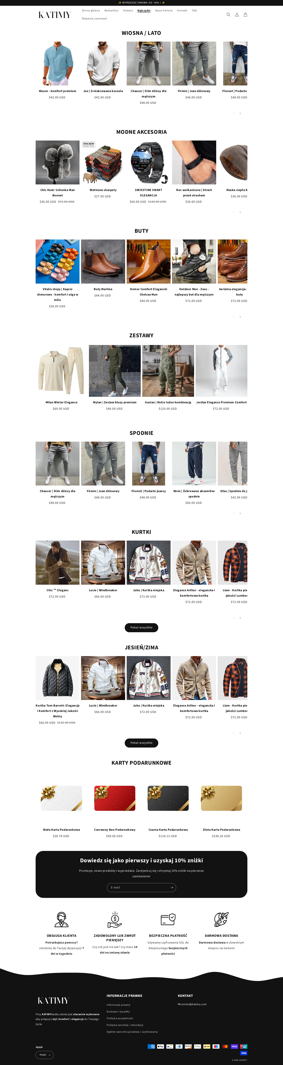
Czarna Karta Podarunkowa (168, 830)
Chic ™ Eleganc (58, 590)
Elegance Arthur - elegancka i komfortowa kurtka (194, 593)
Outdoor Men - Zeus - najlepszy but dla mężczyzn (194, 292)
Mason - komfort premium (57, 91)
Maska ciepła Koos (239, 190)
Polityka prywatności (120, 1018)
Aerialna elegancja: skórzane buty (239, 292)
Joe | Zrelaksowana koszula (103, 91)
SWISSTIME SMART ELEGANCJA (148, 193)
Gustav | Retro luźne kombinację (168, 402)
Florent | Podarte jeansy (239, 91)
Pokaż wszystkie (141, 627)
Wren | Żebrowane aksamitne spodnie (194, 494)
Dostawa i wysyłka (118, 1012)
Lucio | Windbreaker (103, 590)
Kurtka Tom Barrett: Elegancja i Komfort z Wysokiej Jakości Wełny (57, 710)
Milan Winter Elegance (62, 402)
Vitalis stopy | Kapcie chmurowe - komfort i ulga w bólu (57, 294)
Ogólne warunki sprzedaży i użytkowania (132, 1032)
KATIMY (242, 1060)
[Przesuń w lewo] (233, 113)
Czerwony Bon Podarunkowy (114, 830)
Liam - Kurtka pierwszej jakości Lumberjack (239, 593)
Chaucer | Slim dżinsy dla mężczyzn (148, 94)
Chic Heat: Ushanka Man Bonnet (57, 193)
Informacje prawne (118, 1005)
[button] (228, 14)
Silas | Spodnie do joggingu (239, 491)
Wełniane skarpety (103, 190)
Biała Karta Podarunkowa (61, 830)
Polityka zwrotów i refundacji (125, 1025)
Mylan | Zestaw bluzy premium (115, 402)
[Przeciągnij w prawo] (240, 113)
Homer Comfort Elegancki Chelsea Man (148, 292)
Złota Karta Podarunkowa (221, 830)
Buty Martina (103, 289)
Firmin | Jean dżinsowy (194, 91)
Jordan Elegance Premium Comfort (221, 402)
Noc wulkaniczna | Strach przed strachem (194, 193)
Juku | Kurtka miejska (148, 590)
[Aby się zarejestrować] (171, 887)
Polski (43, 1055)
